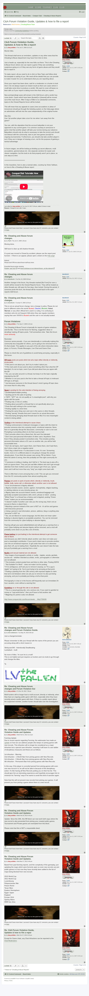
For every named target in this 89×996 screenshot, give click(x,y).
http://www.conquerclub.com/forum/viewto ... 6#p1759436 (25, 599)
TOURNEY (47, 7)
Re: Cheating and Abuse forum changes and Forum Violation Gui (19, 687)
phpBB (13, 978)
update (7, 743)
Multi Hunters (16, 24)
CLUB (61, 7)
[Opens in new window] (31, 219)
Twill (63, 247)
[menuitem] (16, 12)
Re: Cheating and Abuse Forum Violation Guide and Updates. (18, 731)
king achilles (66, 59)
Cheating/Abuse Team (28, 24)
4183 (67, 277)
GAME (30, 7)
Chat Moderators (10, 941)
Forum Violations (12, 321)
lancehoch (65, 274)
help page (51, 256)
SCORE (38, 7)
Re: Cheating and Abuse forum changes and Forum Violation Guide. (21, 629)
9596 (67, 642)
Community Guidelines (22, 31)
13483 (68, 66)
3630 (67, 250)
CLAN (55, 7)
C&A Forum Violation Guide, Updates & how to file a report (36, 21)
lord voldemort (66, 639)
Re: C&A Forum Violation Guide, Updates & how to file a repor (19, 931)
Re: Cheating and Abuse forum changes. (18, 237)
